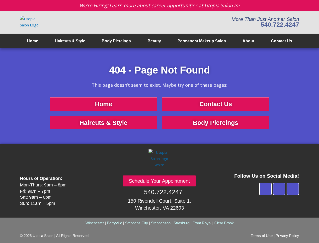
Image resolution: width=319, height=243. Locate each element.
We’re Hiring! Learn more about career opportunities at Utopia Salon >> (159, 5)
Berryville (114, 223)
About (248, 41)
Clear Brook (224, 223)
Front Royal (201, 223)
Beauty (154, 41)
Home (32, 41)
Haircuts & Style (70, 41)
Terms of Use (262, 236)
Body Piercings (116, 41)
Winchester (94, 223)
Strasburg (181, 223)
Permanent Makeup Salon (201, 41)
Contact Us (281, 41)
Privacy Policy (287, 236)
